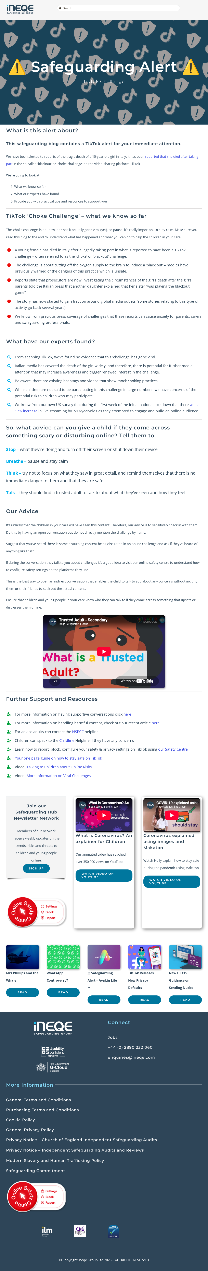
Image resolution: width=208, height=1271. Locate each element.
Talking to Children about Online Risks (59, 766)
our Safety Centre (173, 749)
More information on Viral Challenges (59, 775)
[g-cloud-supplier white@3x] (53, 1063)
